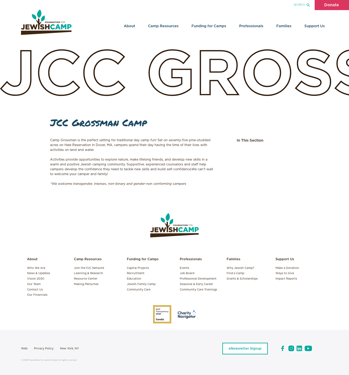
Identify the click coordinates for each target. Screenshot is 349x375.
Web (24, 348)
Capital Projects (138, 268)
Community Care (138, 289)
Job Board (187, 273)
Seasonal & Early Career (196, 284)
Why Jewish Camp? (240, 268)
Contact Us (35, 289)
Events (184, 268)
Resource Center (85, 278)
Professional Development (198, 278)
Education (134, 278)
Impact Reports (286, 278)
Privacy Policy (44, 348)
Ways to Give (284, 273)
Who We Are (36, 268)
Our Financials (37, 295)
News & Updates (38, 273)
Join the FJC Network (89, 268)
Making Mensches (86, 284)
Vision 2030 (35, 278)
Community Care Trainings (198, 289)
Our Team (34, 284)
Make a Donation (287, 268)
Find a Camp (235, 273)
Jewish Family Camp (141, 284)
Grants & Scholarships (242, 278)
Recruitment (135, 273)
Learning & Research (88, 273)
